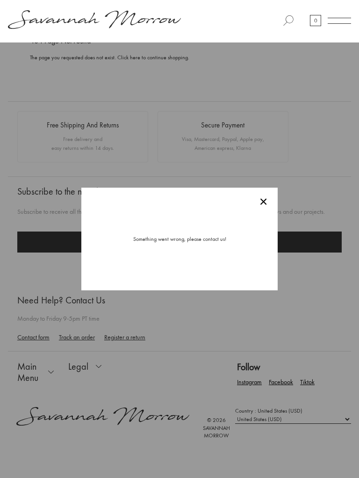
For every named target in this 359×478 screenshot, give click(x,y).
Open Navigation (339, 20)
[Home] (94, 20)
